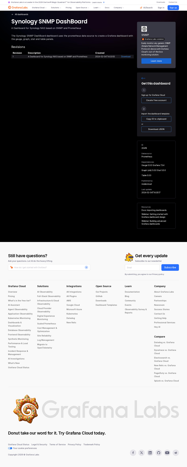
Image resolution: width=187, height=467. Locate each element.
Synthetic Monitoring (18, 339)
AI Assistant (14, 305)
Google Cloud (73, 305)
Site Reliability (44, 335)
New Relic (71, 322)
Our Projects (102, 292)
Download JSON (156, 129)
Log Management (45, 340)
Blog (127, 296)
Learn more (97, 2)
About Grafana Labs (164, 292)
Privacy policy (158, 274)
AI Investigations (16, 359)
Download (125, 56)
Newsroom (159, 305)
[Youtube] (167, 452)
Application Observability (20, 314)
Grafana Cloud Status (18, 367)
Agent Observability (17, 309)
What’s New (14, 363)
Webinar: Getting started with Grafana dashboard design (155, 215)
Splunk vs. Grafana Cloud (166, 381)
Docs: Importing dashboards (154, 210)
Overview (12, 292)
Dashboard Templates (106, 305)
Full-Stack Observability (49, 296)
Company (118, 7)
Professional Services (164, 322)
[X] (141, 452)
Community (130, 300)
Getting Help (160, 318)
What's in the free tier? (19, 300)
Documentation (132, 292)
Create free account (156, 100)
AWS (69, 300)
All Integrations (74, 292)
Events (128, 305)
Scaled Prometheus (46, 323)
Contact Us (159, 314)
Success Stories (162, 309)
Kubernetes (72, 314)
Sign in (161, 7)
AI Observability (45, 292)
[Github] (159, 452)
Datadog (71, 318)
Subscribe (170, 267)
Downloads (101, 300)
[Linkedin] (150, 452)
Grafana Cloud (38, 7)
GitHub (99, 296)
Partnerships (160, 300)
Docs (107, 7)
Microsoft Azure (74, 309)
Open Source (81, 7)
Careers (158, 296)
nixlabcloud (147, 184)
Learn (96, 7)
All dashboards (21, 14)
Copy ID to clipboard (156, 119)
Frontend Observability (19, 334)
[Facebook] (133, 452)
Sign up (173, 7)
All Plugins (72, 296)
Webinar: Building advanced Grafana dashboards (154, 222)
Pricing (68, 7)
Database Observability (19, 330)
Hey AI (157, 327)
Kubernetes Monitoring (19, 318)
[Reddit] (176, 452)
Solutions (55, 7)
